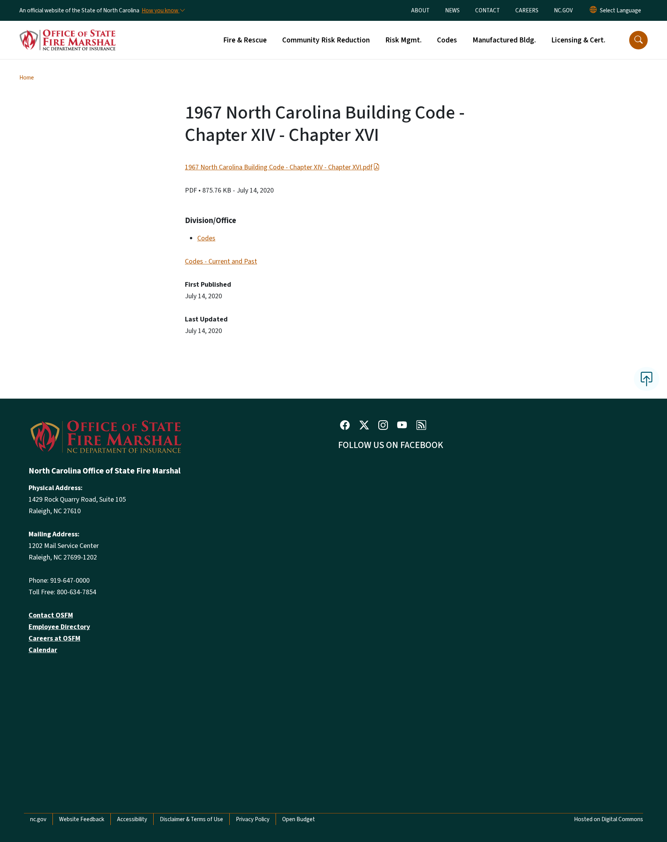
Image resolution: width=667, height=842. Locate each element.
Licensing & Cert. (578, 40)
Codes (447, 40)
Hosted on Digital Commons (608, 819)
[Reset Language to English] (593, 10)
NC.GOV (563, 10)
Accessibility (132, 819)
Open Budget (298, 819)
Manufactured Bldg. (504, 40)
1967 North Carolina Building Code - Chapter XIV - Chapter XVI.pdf (278, 167)
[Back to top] (646, 379)
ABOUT (420, 10)
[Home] (67, 31)
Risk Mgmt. (403, 40)
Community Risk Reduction (326, 40)
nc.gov (38, 819)
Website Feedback (81, 819)
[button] (638, 40)
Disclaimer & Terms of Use (191, 819)
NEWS (452, 10)
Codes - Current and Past (221, 261)
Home (26, 77)
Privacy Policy (252, 819)
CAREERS (526, 10)
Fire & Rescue (245, 40)
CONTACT (487, 10)
